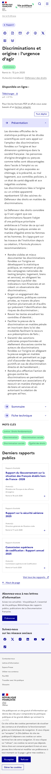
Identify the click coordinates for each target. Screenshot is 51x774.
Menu (47, 3)
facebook (5, 639)
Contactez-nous (8, 658)
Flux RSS (5, 676)
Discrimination (11, 437)
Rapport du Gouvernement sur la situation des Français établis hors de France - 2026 (25, 476)
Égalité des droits (37, 443)
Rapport (10, 24)
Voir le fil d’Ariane (9, 16)
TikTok (5, 647)
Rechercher (39, 3)
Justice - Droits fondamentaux (17, 431)
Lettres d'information (10, 663)
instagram (20, 639)
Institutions (9, 67)
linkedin (27, 639)
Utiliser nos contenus (10, 671)
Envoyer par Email (20, 33)
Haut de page (12, 582)
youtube (35, 639)
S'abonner (9, 618)
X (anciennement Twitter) (12, 639)
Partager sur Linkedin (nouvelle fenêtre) (5, 40)
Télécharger (10, 93)
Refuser (24, 759)
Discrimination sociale (14, 443)
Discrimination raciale (32, 437)
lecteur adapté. (23, 107)
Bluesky (43, 639)
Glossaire (5, 684)
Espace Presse (7, 667)
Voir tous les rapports (34, 577)
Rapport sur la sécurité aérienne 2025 (24, 514)
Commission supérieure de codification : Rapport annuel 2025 (25, 550)
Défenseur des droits (36, 78)
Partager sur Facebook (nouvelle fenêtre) (35, 33)
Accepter (9, 759)
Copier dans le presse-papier (27, 33)
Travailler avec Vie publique (13, 680)
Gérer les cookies (13, 767)
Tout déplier (41, 114)
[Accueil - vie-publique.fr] (25, 6)
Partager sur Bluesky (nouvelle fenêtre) (12, 40)
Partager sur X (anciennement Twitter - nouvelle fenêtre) (43, 33)
